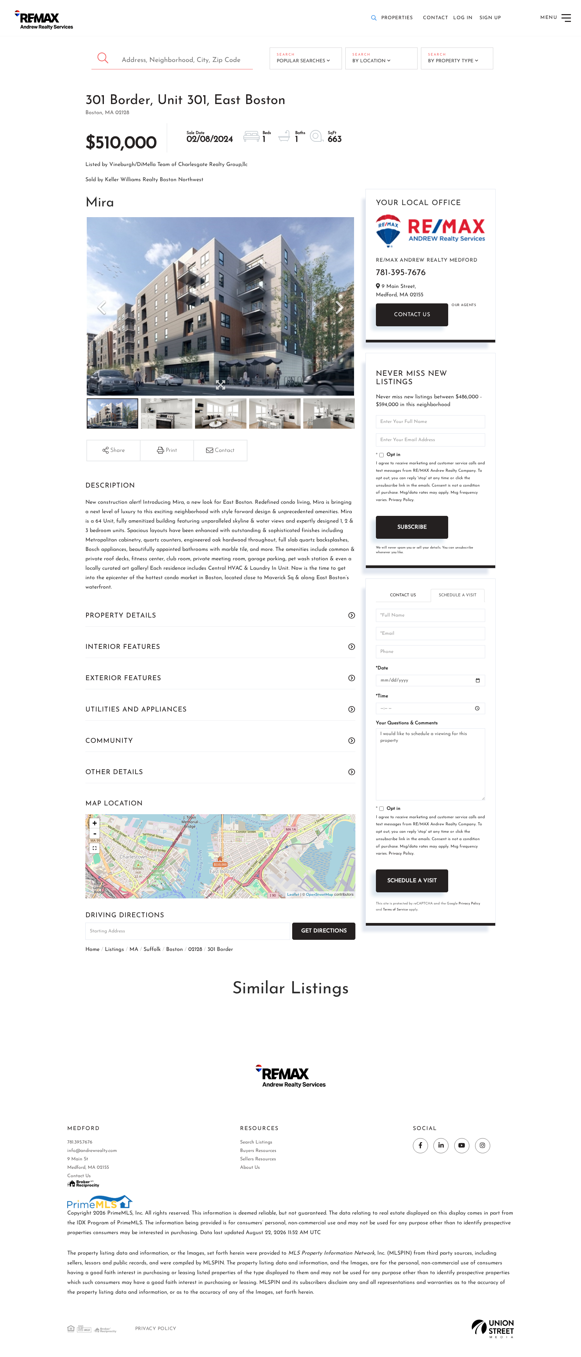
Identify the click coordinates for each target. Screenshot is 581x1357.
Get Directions (324, 931)
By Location (369, 61)
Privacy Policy (401, 500)
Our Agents (464, 305)
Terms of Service (395, 910)
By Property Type (450, 61)
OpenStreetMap (319, 895)
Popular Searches (301, 61)
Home (92, 949)
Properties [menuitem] (397, 18)
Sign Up (490, 18)
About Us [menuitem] (250, 1167)
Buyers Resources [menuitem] (258, 1150)
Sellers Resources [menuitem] (258, 1159)
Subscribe (412, 527)
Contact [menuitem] (435, 18)
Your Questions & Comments (407, 723)
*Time (382, 696)
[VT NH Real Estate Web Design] (493, 1329)
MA (133, 949)
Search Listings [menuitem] (256, 1142)
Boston (174, 949)
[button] (104, 58)
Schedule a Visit (457, 595)
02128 (195, 949)
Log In (463, 18)
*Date (382, 668)
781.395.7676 (79, 1142)
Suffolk (152, 949)
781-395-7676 (401, 272)
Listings (114, 949)
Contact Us (412, 315)
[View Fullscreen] (94, 848)
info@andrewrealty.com (92, 1150)
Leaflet (293, 895)
